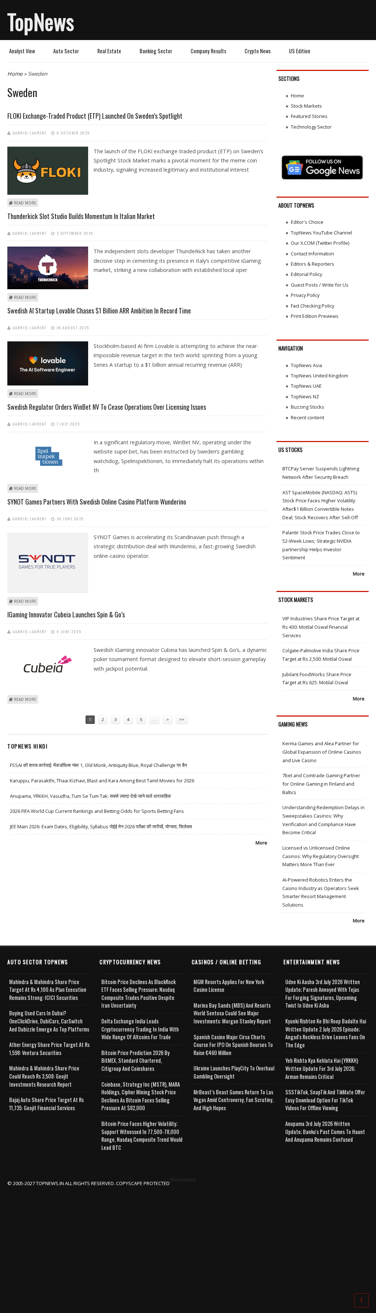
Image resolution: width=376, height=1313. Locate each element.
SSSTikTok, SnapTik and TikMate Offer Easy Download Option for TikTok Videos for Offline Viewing (325, 1100)
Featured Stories (309, 116)
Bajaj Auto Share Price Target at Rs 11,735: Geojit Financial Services (46, 1104)
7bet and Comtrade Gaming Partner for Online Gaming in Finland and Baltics (321, 783)
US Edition (299, 51)
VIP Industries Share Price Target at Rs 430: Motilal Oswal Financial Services (320, 626)
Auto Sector (66, 51)
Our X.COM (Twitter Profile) (320, 243)
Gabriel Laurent (29, 133)
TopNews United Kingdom (319, 375)
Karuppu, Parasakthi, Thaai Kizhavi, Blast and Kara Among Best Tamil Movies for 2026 (102, 780)
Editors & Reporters (312, 264)
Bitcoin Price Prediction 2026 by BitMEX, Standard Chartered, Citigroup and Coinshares (135, 1060)
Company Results (208, 51)
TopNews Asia (306, 365)
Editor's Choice (307, 222)
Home (14, 73)
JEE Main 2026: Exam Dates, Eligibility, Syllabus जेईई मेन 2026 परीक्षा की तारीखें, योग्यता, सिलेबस (101, 826)
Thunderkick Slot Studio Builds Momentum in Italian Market (81, 216)
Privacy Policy (305, 295)
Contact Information (312, 253)
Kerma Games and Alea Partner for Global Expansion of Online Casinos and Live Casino (321, 751)
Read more (25, 202)
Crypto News (258, 51)
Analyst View (22, 51)
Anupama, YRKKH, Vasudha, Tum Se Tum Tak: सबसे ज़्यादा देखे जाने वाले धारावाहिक (90, 796)
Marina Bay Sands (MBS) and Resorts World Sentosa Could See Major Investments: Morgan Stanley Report (232, 1013)
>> (181, 719)
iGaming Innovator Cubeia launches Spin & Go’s (66, 614)
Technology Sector (311, 126)
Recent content (307, 417)
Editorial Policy (306, 274)
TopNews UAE (306, 386)
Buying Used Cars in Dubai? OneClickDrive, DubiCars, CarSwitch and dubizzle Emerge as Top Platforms (49, 1021)
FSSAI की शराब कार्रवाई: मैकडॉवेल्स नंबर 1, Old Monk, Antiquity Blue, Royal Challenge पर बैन (98, 765)
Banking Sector (156, 51)
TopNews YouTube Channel (321, 232)
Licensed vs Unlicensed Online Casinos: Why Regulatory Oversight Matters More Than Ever (320, 856)
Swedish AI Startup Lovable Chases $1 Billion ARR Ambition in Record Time (99, 310)
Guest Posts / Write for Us (319, 284)
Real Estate (109, 51)
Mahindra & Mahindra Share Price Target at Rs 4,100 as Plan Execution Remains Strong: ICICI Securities (47, 989)
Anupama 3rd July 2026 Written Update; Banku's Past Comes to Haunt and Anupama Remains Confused (325, 1131)
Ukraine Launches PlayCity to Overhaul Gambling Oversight (234, 1072)
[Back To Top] (361, 1299)
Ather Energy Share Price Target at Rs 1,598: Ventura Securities (49, 1049)
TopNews (40, 21)
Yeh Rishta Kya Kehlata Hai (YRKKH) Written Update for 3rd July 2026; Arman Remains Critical (321, 1068)
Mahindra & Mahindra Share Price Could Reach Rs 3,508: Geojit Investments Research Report (44, 1076)
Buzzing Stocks (307, 406)
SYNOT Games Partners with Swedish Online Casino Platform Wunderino (96, 501)
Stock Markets (306, 106)
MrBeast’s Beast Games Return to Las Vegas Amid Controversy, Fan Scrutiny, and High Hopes (234, 1100)
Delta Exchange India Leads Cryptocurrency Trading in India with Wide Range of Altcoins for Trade (140, 1029)
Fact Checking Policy (312, 305)
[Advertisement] (188, 1239)
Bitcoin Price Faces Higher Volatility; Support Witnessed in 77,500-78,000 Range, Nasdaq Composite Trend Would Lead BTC (141, 1135)
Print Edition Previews (315, 316)
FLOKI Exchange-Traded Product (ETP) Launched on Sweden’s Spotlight (94, 116)
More (261, 842)
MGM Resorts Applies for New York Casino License (229, 986)
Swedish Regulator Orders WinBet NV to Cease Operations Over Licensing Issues (106, 407)
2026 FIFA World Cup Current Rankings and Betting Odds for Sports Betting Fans (97, 811)
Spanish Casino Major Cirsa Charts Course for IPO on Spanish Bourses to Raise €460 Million (233, 1045)
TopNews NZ (305, 396)
